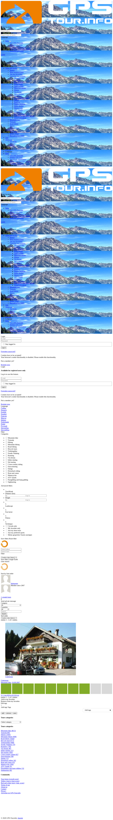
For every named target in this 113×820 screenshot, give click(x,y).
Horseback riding (20, 118)
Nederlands (5, 422)
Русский (4, 426)
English (3, 412)
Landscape (9, 506)
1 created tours (6, 597)
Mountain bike (19, 78)
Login (3, 55)
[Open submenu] (10, 41)
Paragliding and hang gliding (24, 116)
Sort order (9, 574)
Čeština (3, 408)
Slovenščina (5, 430)
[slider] (58, 504)
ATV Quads (18, 110)
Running (17, 102)
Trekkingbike (18, 86)
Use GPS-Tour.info (16, 43)
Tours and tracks (11, 68)
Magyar (3, 418)
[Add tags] (56, 710)
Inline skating (19, 106)
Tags (9, 707)
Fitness (7, 518)
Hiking (16, 90)
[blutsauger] (5, 584)
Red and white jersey (17, 136)
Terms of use (5, 785)
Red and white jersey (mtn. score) (12, 783)
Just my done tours (14, 530)
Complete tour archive (18, 76)
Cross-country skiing (21, 98)
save (14, 713)
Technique (9, 524)
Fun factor (8, 512)
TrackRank (9, 491)
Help (7, 41)
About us (8, 140)
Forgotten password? (8, 351)
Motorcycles (18, 108)
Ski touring (18, 96)
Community (9, 130)
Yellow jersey (14, 134)
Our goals (13, 142)
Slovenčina (5, 428)
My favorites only (14, 528)
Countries (4, 607)
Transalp (17, 80)
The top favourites (16, 74)
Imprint (12, 146)
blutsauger (14, 583)
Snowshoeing (19, 94)
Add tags (4, 707)
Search (12, 70)
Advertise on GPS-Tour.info (11, 793)
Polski (3, 424)
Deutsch (4, 410)
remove (8, 713)
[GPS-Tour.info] (56, 23)
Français (4, 416)
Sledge (16, 100)
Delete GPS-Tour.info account (20, 49)
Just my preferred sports (16, 533)
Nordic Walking (19, 104)
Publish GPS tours (16, 45)
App (6, 138)
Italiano (3, 420)
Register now (5, 365)
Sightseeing (18, 112)
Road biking (18, 84)
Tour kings (13, 132)
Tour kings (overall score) (10, 779)
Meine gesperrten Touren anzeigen (20, 535)
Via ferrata (17, 92)
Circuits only (12, 526)
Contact (12, 144)
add (3, 713)
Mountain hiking (20, 88)
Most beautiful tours (17, 72)
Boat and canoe (19, 114)
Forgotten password (17, 51)
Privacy (3, 791)
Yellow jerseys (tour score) (10, 781)
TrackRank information (18, 47)
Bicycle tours (18, 82)
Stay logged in (10, 344)
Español (4, 414)
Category (4, 603)
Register (8, 150)
